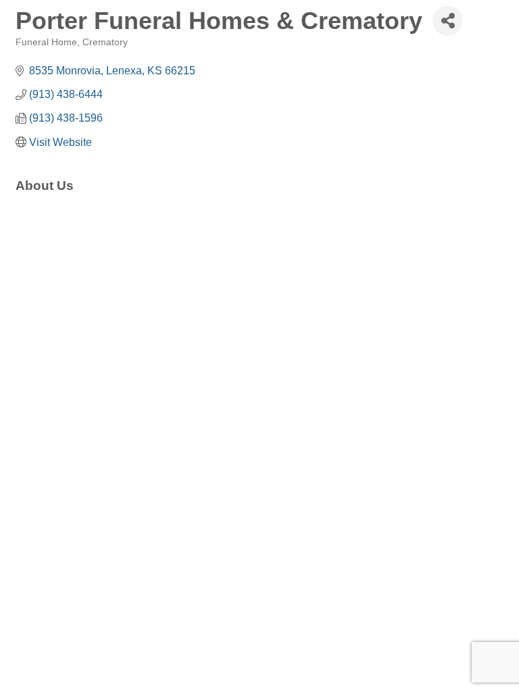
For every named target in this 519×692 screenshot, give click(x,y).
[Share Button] (447, 20)
